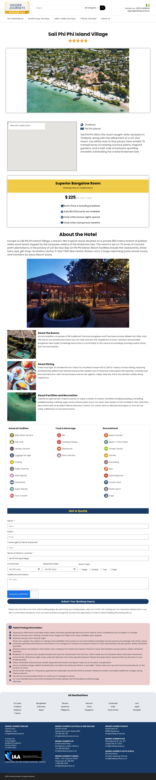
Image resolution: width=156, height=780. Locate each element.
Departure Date (50, 563)
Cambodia (112, 703)
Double (95, 569)
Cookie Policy (10, 747)
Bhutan (65, 703)
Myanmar (65, 706)
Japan (137, 706)
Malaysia (17, 710)
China (89, 706)
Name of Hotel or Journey (19, 553)
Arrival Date (13, 563)
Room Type (84, 564)
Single (84, 569)
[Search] (102, 7)
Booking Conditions (13, 743)
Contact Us (10, 739)
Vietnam (89, 703)
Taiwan (17, 713)
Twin (105, 569)
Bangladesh (41, 703)
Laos (137, 703)
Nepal (41, 710)
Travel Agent (10, 741)
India (113, 706)
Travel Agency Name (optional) (22, 542)
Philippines (65, 710)
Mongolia (137, 710)
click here (17, 681)
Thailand (17, 706)
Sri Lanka (17, 703)
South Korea (113, 710)
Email (10, 531)
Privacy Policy (10, 745)
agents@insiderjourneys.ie (138, 11)
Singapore (89, 710)
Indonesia (41, 706)
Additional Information (18, 574)
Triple (114, 569)
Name (10, 520)
